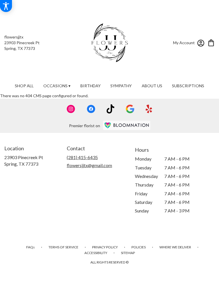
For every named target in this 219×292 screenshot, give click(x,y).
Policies (138, 247)
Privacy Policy (105, 247)
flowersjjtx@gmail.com (89, 165)
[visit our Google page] (130, 109)
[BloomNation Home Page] (126, 125)
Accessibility (95, 253)
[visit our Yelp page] (149, 109)
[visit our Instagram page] (71, 109)
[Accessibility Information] (6, 6)
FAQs (30, 247)
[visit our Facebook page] (91, 109)
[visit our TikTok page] (110, 108)
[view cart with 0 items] (211, 42)
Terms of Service (63, 247)
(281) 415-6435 (82, 157)
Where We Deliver (175, 247)
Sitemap (128, 253)
